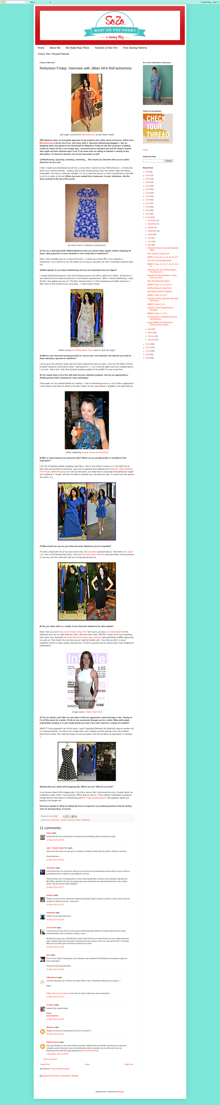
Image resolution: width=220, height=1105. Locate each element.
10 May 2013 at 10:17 (55, 887)
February (151, 336)
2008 (148, 358)
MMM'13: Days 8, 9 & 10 (157, 295)
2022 (148, 186)
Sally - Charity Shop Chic (56, 848)
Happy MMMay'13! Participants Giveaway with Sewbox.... (160, 323)
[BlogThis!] (67, 816)
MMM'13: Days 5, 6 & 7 (156, 304)
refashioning (85, 820)
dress (49, 820)
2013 (148, 217)
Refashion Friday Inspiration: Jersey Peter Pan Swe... (162, 276)
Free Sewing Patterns (135, 47)
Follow (145, 150)
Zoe (50, 816)
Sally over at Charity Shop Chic (72, 632)
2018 (148, 200)
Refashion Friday (74, 820)
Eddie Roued (51, 977)
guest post (55, 820)
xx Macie (50, 1005)
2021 (148, 189)
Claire (48, 833)
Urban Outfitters (126, 469)
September (152, 231)
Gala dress (92, 552)
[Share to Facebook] (72, 816)
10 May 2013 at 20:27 (55, 997)
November (152, 224)
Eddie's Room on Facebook (57, 993)
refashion (63, 820)
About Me (55, 47)
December (152, 220)
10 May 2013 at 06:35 (55, 840)
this (118, 640)
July (149, 238)
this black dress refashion (93, 554)
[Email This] (64, 816)
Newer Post (45, 1064)
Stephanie (50, 913)
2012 (148, 344)
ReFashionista (88, 135)
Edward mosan (52, 1042)
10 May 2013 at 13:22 (55, 947)
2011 (148, 347)
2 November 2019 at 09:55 (57, 1054)
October (151, 227)
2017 (148, 203)
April (150, 329)
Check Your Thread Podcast (53, 54)
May (150, 245)
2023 (148, 182)
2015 (148, 210)
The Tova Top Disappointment (159, 261)
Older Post (129, 1064)
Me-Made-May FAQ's (77, 47)
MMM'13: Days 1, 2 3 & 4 (157, 313)
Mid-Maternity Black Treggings (159, 292)
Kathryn (49, 895)
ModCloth (114, 469)
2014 (148, 214)
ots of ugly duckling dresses (94, 798)
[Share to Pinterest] (75, 816)
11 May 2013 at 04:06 (55, 1019)
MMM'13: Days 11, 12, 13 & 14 (159, 285)
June (150, 241)
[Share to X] (70, 816)
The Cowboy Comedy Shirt (158, 254)
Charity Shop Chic (93, 712)
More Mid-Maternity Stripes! (158, 281)
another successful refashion (94, 452)
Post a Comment (50, 1059)
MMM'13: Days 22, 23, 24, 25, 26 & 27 (162, 257)
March (150, 333)
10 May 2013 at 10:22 (55, 905)
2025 (148, 175)
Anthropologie (61, 472)
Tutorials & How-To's (106, 47)
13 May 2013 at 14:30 (55, 1034)
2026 (148, 172)
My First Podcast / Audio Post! (159, 288)
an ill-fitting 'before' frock (82, 350)
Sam (48, 955)
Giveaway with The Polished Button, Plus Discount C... (162, 271)
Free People (45, 472)
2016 (148, 207)
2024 (148, 179)
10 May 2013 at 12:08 (55, 920)
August (151, 234)
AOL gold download (90, 1051)
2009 (148, 355)
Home (41, 47)
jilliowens (50, 1027)
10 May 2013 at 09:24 (55, 860)
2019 (148, 196)
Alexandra (50, 868)
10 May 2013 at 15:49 (55, 969)
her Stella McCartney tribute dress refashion (83, 637)
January (151, 340)
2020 (148, 193)
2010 (148, 351)
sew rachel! (51, 928)
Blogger (121, 1092)
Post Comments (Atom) (60, 1069)
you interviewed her (115, 632)
